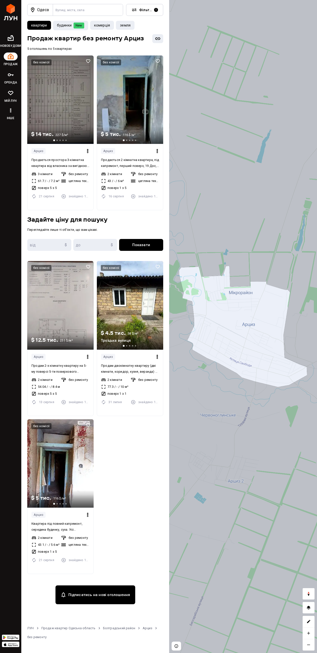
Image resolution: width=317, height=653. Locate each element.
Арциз (38, 151)
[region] (243, 326)
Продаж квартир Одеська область (68, 628)
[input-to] (95, 245)
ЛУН (30, 628)
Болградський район (119, 628)
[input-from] (49, 245)
